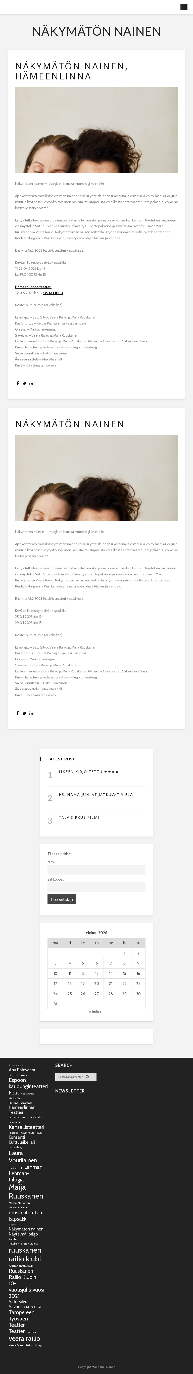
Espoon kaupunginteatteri (28, 1083)
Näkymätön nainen (70, 424)
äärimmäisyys (34, 1345)
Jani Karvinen (17, 1117)
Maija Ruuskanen (26, 1191)
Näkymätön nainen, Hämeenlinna (71, 71)
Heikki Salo (15, 1098)
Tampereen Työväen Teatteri (21, 1318)
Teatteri (17, 1331)
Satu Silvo (18, 1301)
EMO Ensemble (18, 1075)
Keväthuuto (27, 1132)
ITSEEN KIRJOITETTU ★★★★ (89, 771)
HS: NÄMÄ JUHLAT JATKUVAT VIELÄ (96, 794)
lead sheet (15, 1168)
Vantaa (32, 1332)
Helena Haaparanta (20, 1103)
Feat (14, 1092)
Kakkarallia (15, 1122)
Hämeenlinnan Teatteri (22, 1110)
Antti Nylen (16, 1065)
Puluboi (13, 1239)
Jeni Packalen (35, 1117)
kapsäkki (14, 1132)
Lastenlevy (15, 1147)
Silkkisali (36, 1307)
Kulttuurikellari (22, 1142)
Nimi (51, 862)
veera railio (24, 1338)
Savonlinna (19, 1306)
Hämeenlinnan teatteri (33, 287)
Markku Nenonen (19, 1203)
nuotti (12, 1224)
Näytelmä (17, 1233)
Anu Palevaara (22, 1069)
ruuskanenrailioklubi (21, 1265)
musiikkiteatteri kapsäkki (25, 1215)
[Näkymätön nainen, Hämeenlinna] (96, 130)
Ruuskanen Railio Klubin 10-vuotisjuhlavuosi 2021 (26, 1283)
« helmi (95, 1011)
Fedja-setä (27, 1093)
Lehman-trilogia (19, 1176)
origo (33, 1233)
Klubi (39, 1132)
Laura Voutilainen (23, 1156)
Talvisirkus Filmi (79, 817)
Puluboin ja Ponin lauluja (23, 1243)
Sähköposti (55, 879)
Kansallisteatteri (26, 1127)
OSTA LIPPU (53, 293)
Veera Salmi (16, 1345)
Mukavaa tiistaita (18, 1207)
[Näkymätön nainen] (96, 478)
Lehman (33, 1167)
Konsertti (17, 1137)
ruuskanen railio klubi (25, 1254)
